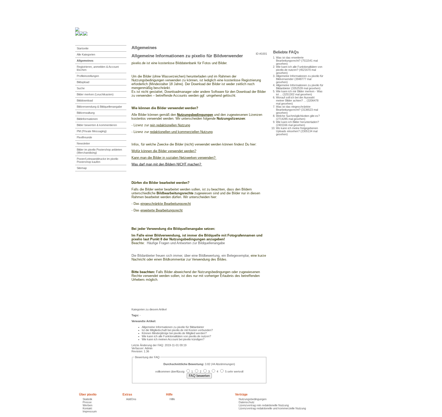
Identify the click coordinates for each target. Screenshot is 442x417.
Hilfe (172, 399)
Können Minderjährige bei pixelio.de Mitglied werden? (174, 333)
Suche (81, 88)
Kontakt (87, 408)
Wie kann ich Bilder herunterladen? (297, 121)
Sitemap (82, 168)
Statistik (87, 399)
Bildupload (83, 82)
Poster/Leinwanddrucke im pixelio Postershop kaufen (97, 160)
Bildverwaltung (86, 112)
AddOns (131, 399)
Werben (87, 405)
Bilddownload (85, 100)
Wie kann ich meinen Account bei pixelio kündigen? (173, 339)
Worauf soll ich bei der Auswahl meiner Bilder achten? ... (295, 99)
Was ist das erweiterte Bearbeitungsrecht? (290, 59)
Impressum (90, 411)
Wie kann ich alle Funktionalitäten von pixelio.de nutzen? (176, 336)
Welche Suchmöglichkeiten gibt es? (298, 115)
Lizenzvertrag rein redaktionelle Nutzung (264, 405)
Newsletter (83, 143)
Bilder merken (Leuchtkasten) (95, 94)
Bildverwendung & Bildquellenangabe (99, 106)
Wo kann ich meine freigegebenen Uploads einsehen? (297, 130)
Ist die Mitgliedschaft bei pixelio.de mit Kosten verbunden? (177, 330)
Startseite (83, 48)
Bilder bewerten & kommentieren (97, 125)
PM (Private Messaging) (92, 131)
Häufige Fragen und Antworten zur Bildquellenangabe (185, 243)
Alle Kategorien (86, 54)
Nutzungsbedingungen (253, 399)
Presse (87, 402)
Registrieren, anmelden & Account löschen (98, 68)
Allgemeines (85, 60)
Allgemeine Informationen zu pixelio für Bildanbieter (173, 327)
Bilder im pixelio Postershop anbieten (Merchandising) (99, 151)
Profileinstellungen (88, 75)
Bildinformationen (87, 118)
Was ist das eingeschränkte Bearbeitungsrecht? (293, 108)
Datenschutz (247, 402)
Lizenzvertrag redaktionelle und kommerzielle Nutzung (272, 408)
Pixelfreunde (84, 137)
